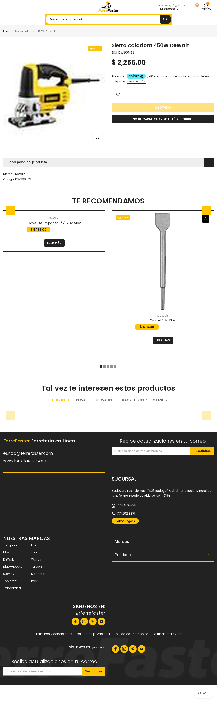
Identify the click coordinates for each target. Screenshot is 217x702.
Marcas (122, 541)
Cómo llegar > (125, 521)
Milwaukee (11, 552)
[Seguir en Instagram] (84, 621)
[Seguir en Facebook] (75, 621)
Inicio (6, 31)
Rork (34, 581)
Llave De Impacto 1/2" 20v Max (54, 223)
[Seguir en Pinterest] (93, 621)
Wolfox (36, 559)
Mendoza (38, 574)
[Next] (206, 210)
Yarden (36, 567)
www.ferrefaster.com (24, 460)
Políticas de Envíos (167, 634)
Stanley (8, 574)
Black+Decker (13, 567)
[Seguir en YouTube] (101, 621)
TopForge (38, 552)
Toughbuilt (11, 545)
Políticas (123, 554)
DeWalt (19, 174)
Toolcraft (10, 581)
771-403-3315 (127, 505)
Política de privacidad (93, 634)
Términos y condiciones (54, 634)
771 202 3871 (126, 513)
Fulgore (36, 545)
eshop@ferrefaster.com (28, 453)
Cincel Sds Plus (163, 320)
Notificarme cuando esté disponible (163, 119)
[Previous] (10, 210)
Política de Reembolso (131, 634)
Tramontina (12, 588)
